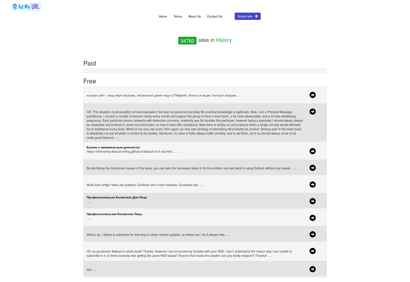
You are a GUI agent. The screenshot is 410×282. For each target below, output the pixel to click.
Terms (177, 16)
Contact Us (214, 16)
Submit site (246, 16)
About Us (194, 16)
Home (163, 16)
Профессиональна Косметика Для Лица (117, 197)
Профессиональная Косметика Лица (114, 214)
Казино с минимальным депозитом (113, 147)
